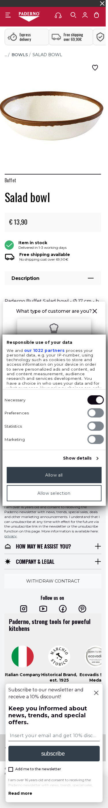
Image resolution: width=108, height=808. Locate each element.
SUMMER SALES (17, 3)
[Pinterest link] (82, 608)
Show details (77, 458)
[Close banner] (102, 3)
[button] (95, 312)
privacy (10, 536)
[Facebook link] (62, 608)
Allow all (54, 474)
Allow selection (54, 493)
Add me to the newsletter (38, 769)
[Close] (96, 693)
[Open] (73, 15)
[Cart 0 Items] (96, 16)
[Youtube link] (43, 608)
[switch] (95, 413)
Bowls (20, 54)
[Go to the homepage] (29, 17)
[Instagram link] (23, 608)
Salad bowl (47, 54)
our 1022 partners (44, 350)
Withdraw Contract (53, 581)
